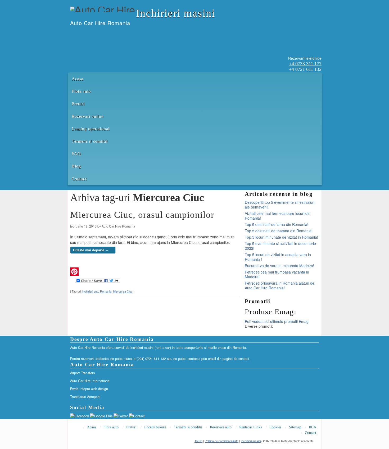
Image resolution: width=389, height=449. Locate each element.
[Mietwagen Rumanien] (91, 34)
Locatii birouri (155, 427)
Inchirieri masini (175, 13)
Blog (76, 166)
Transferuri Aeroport (85, 396)
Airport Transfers (82, 373)
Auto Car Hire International (90, 380)
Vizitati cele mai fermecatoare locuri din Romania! (277, 216)
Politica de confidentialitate (221, 441)
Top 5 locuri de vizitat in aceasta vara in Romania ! (278, 257)
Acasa (77, 79)
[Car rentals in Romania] (77, 34)
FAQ (76, 153)
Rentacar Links (250, 427)
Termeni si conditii (90, 141)
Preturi (78, 103)
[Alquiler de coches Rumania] (84, 34)
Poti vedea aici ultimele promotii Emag (277, 321)
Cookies (275, 427)
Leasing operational (91, 129)
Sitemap (295, 427)
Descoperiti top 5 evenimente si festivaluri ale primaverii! (279, 205)
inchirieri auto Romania (96, 291)
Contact (79, 179)
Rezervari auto (221, 427)
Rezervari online (87, 116)
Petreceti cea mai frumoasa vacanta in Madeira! (277, 274)
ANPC (198, 441)
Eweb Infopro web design (89, 388)
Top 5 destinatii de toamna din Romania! (279, 230)
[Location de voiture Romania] (105, 34)
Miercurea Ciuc (123, 291)
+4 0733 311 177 (305, 63)
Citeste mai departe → (91, 250)
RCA (312, 427)
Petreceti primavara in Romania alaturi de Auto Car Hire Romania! (279, 285)
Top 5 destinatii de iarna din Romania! (276, 224)
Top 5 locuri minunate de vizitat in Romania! (281, 237)
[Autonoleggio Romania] (98, 34)
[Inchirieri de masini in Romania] (70, 34)
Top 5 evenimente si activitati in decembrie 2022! (280, 246)
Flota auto (81, 91)
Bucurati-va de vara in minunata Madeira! (279, 265)
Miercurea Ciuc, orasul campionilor (142, 215)
